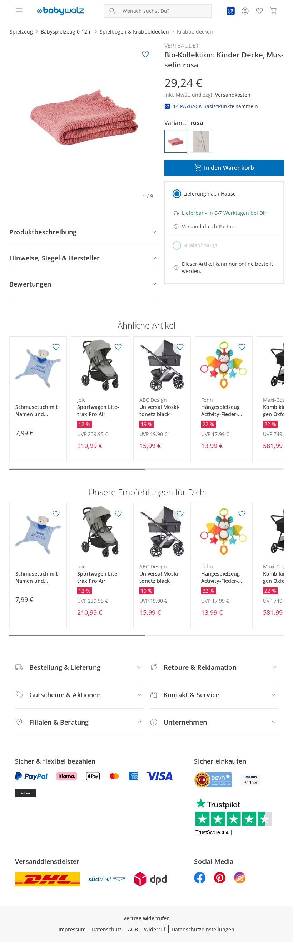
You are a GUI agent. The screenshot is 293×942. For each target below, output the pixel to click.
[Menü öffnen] (19, 11)
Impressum (72, 929)
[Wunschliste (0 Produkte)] (259, 11)
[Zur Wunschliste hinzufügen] (145, 54)
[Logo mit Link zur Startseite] (60, 11)
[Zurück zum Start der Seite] (286, 892)
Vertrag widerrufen (146, 918)
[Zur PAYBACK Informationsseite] (231, 11)
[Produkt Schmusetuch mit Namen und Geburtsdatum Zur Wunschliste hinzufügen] (56, 347)
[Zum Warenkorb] (273, 11)
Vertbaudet (181, 46)
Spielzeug (21, 31)
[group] (84, 116)
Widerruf (154, 929)
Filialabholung (200, 245)
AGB (133, 929)
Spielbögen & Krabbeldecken (134, 31)
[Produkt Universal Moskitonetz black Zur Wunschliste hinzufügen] (180, 347)
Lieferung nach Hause (209, 193)
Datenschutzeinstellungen (203, 929)
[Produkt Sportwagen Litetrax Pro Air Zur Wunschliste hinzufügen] (118, 347)
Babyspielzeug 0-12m (66, 31)
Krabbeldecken (195, 31)
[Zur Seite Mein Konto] (245, 11)
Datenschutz (107, 929)
